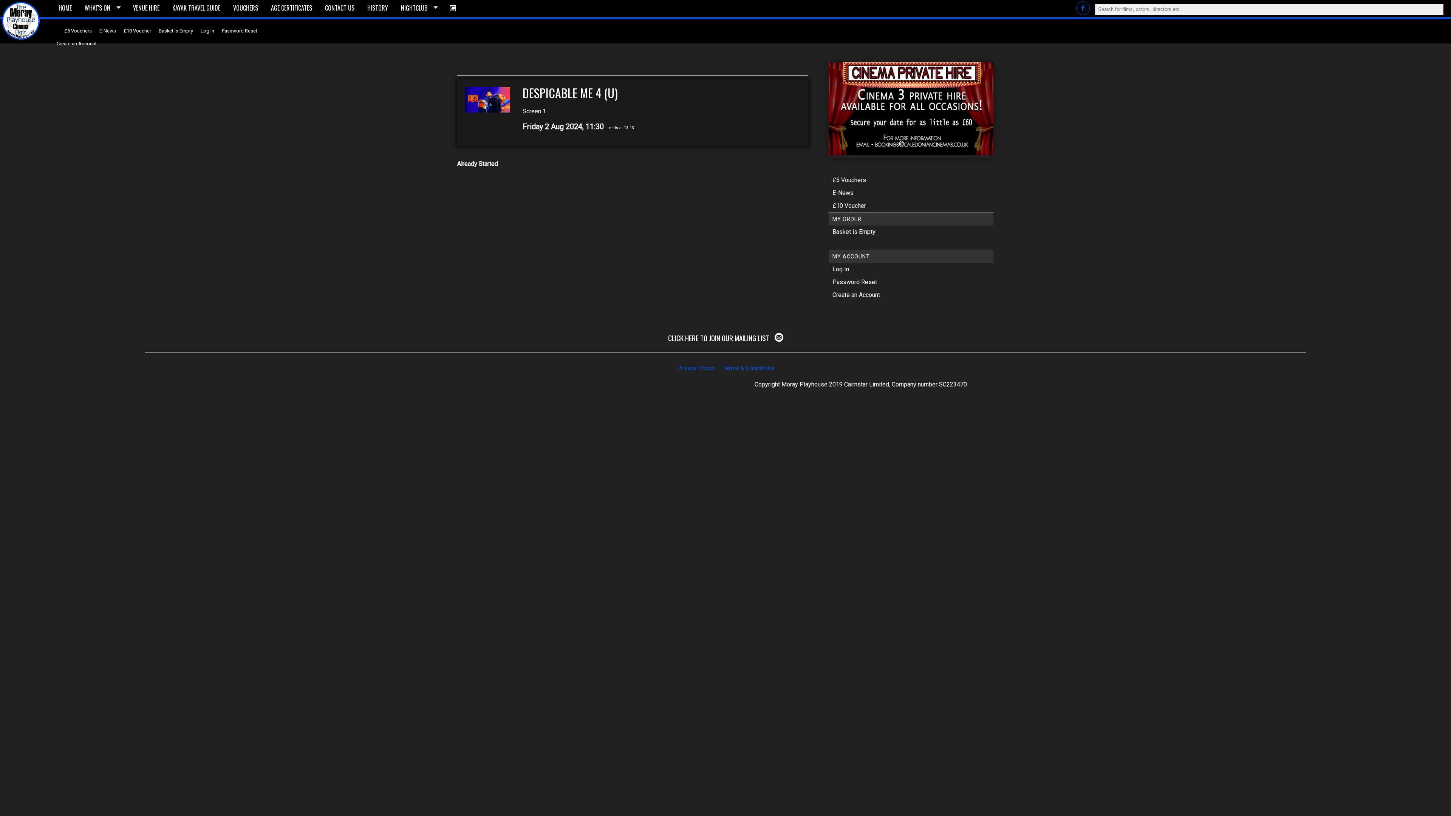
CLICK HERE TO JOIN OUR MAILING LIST (719, 337)
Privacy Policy (696, 368)
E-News (107, 31)
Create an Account (77, 43)
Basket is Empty (176, 31)
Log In (207, 31)
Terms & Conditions (748, 368)
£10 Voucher (137, 31)
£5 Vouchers (78, 31)
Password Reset (239, 31)
